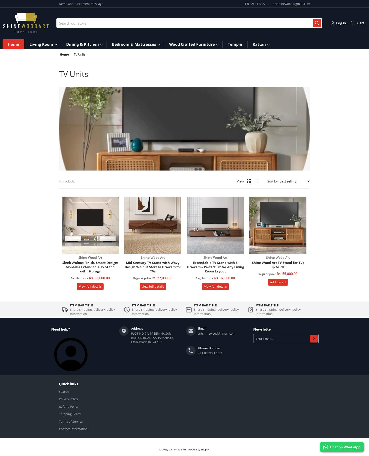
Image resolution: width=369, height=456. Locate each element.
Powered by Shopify (198, 449)
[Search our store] (317, 23)
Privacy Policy (68, 399)
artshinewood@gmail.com (291, 4)
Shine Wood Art (177, 449)
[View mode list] (257, 181)
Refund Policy (68, 407)
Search (64, 392)
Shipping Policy (70, 414)
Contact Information (73, 429)
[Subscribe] (314, 339)
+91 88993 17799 (253, 4)
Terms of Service (71, 421)
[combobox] (189, 23)
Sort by (272, 181)
